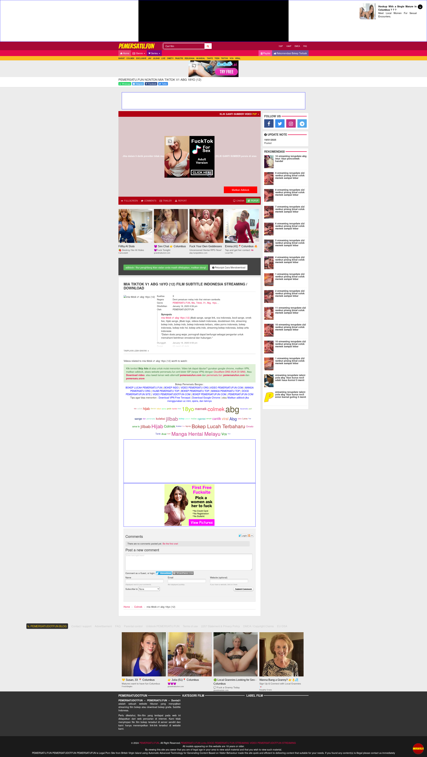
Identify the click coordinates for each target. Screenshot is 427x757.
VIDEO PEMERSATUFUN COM (226, 387)
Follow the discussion (251, 535)
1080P (288, 46)
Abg (209, 302)
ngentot (201, 418)
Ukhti (240, 419)
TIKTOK (224, 58)
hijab (146, 408)
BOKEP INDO (171, 387)
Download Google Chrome (206, 397)
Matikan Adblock (240, 190)
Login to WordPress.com (183, 573)
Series (154, 53)
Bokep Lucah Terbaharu (218, 426)
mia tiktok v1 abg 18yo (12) (175, 317)
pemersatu (151, 418)
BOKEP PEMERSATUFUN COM (209, 394)
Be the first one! (170, 543)
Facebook (152, 83)
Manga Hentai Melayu (196, 433)
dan (144, 418)
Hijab (157, 426)
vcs (135, 408)
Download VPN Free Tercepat (174, 397)
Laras (245, 418)
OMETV (170, 58)
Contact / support (81, 626)
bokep (181, 418)
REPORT (182, 200)
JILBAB (156, 58)
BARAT (121, 58)
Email (170, 577)
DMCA (297, 46)
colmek (216, 409)
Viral (229, 434)
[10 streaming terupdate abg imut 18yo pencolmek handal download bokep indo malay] (269, 161)
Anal (163, 434)
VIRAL (238, 58)
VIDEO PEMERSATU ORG (195, 387)
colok (139, 408)
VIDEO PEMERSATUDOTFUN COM (171, 394)
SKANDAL (200, 58)
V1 (204, 302)
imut (179, 408)
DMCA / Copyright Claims (258, 626)
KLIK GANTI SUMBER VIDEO (238, 114)
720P (281, 46)
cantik (216, 418)
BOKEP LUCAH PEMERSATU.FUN (144, 387)
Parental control (133, 626)
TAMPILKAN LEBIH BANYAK (135, 350)
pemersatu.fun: (215, 375)
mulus (194, 418)
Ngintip (188, 426)
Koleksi (178, 426)
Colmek (169, 426)
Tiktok (199, 302)
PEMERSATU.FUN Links (193, 742)
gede (169, 408)
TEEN (217, 58)
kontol (174, 408)
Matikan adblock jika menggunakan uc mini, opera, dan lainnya (208, 399)
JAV (149, 58)
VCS (231, 58)
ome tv (136, 426)
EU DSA (282, 626)
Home (126, 53)
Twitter (164, 83)
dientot (153, 408)
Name (128, 577)
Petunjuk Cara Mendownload (230, 267)
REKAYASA (189, 58)
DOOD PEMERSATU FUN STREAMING (228, 742)
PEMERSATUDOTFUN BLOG (49, 626)
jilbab (172, 418)
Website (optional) (218, 577)
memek (201, 408)
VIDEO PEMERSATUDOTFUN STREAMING (273, 742)
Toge (249, 418)
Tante (158, 433)
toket (159, 408)
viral (225, 418)
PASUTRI (179, 58)
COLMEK (130, 58)
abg (232, 409)
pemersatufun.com (190, 375)
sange (138, 419)
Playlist (266, 53)
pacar (187, 418)
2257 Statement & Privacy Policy (220, 626)
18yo (214, 302)
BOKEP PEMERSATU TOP (195, 391)
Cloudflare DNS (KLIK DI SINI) (230, 371)
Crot (183, 426)
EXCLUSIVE (141, 58)
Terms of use (190, 626)
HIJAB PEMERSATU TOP (165, 391)
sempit (208, 418)
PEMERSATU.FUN (181, 302)
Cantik (169, 434)
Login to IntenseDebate (164, 573)
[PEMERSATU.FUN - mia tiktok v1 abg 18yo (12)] (137, 46)
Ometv (250, 426)
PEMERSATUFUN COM (240, 394)
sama (164, 408)
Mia (193, 302)
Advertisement (103, 626)
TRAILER (167, 200)
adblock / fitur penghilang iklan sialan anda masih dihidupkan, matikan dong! (166, 267)
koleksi (160, 418)
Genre (139, 53)
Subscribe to (131, 589)
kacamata (244, 408)
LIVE (163, 58)
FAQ (305, 46)
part (250, 408)
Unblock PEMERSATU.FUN (162, 626)
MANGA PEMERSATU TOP (225, 391)
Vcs (224, 433)
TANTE (210, 58)
